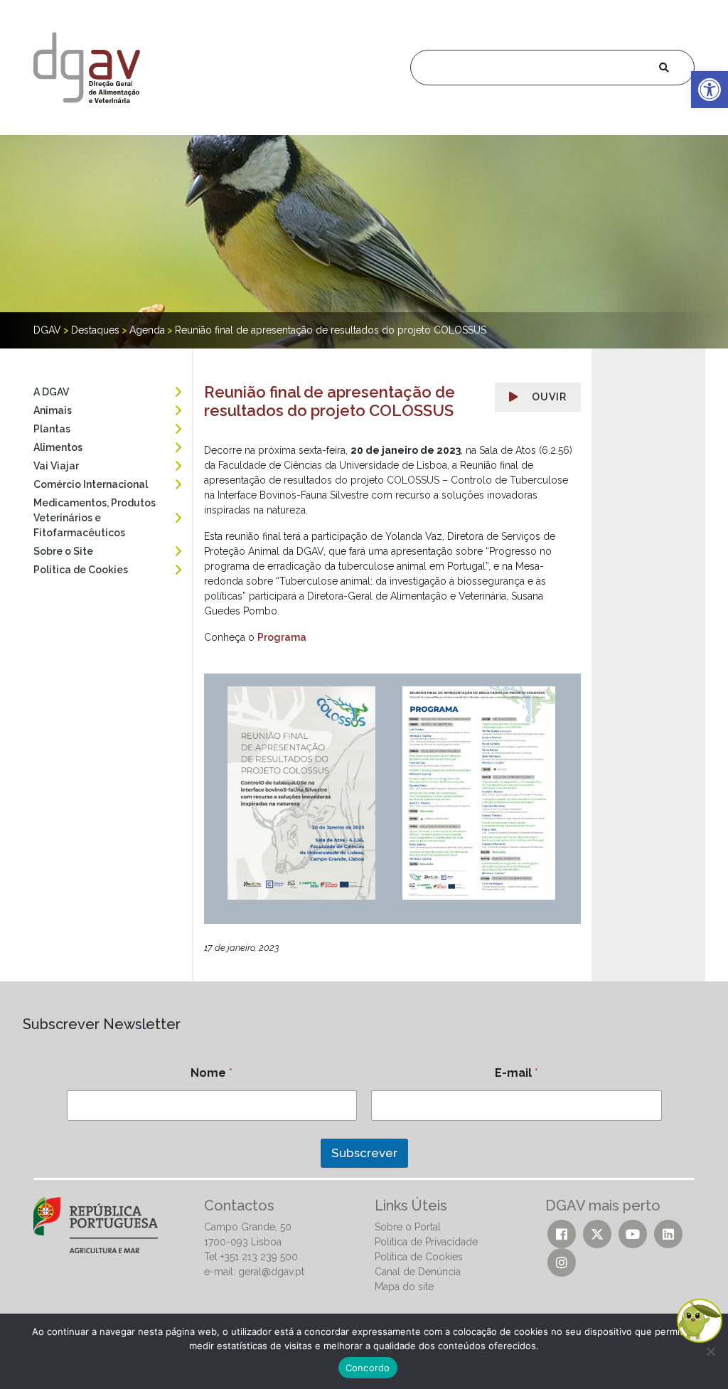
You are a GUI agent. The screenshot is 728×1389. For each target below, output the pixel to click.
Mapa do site (404, 1286)
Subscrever (364, 1153)
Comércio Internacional (90, 484)
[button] (709, 89)
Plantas (51, 429)
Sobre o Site (63, 551)
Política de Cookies (80, 569)
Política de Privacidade (426, 1241)
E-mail (516, 1073)
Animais (52, 410)
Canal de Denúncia (418, 1271)
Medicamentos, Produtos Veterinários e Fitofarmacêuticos (94, 517)
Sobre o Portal (408, 1227)
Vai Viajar (56, 466)
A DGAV (51, 392)
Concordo (368, 1367)
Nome (211, 1073)
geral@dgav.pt (271, 1271)
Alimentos (57, 447)
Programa (281, 637)
